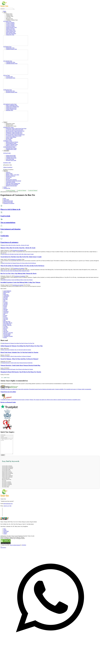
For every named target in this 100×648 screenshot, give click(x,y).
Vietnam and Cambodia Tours (12, 106)
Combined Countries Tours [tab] (12, 20)
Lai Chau (5, 310)
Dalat (4, 320)
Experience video (7, 162)
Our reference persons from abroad (13, 180)
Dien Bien (5, 309)
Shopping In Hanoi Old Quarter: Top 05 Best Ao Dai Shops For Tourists (21, 372)
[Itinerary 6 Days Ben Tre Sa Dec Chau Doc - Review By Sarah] (15, 245)
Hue (4, 314)
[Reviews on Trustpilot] (50, 406)
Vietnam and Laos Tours (11, 107)
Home (4, 11)
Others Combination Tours (11, 105)
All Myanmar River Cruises (9, 146)
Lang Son (5, 304)
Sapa (4, 300)
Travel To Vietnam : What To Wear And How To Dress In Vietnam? (19, 359)
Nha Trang (5, 319)
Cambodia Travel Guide (11, 157)
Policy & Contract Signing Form (13, 183)
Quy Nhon (5, 317)
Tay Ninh (5, 326)
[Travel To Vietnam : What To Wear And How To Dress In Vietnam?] (16, 356)
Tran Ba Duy (9, 177)
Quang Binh (6, 311)
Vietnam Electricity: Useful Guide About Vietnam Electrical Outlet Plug (20, 365)
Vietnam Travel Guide (11, 155)
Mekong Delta (6, 292)
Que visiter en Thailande (6, 483)
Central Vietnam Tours (11, 31)
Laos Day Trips (9, 76)
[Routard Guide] (50, 424)
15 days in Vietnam (10, 24)
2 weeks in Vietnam (10, 23)
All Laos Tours (6, 75)
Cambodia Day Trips (10, 62)
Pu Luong (5, 298)
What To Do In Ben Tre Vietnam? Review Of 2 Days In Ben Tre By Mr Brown (22, 265)
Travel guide (6, 150)
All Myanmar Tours (7, 89)
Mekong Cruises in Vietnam (12, 142)
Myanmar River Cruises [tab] (11, 126)
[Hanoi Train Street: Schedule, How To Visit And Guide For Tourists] (16, 349)
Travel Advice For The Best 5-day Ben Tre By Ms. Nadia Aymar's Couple (21, 256)
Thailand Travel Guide (11, 156)
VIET (24, 545)
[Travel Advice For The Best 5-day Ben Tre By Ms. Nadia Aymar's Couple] (17, 254)
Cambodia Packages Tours (11, 63)
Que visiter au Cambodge (7, 484)
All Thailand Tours (7, 46)
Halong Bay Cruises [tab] (10, 123)
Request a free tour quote (11, 185)
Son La (4, 308)
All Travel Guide (7, 153)
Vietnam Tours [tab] (9, 13)
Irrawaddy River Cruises (11, 148)
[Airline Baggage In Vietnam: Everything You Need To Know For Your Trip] (17, 343)
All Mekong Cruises (7, 140)
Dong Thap (5, 331)
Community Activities (8, 336)
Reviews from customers (11, 179)
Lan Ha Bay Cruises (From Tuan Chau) (14, 129)
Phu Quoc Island (6, 333)
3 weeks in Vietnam (10, 26)
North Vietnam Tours (10, 29)
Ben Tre (5, 328)
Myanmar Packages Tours (11, 92)
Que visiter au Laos (6, 485)
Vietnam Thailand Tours (11, 109)
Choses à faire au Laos (6, 474)
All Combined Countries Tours (10, 104)
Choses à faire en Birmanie (7, 476)
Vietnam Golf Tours (10, 28)
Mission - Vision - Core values (12, 174)
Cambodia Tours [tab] (9, 16)
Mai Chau (5, 299)
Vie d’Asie (4, 480)
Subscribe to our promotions (12, 184)
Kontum (5, 337)
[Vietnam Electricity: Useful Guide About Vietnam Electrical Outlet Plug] (16, 362)
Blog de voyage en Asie (6, 479)
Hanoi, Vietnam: (4, 521)
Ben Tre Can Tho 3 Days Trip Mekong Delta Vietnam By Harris (18, 273)
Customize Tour (6, 188)
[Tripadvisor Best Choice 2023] (50, 414)
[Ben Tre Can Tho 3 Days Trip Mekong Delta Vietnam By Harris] (15, 270)
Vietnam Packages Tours (11, 27)
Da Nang (5, 315)
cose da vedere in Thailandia (7, 467)
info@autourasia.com (8, 503)
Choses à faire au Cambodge (7, 473)
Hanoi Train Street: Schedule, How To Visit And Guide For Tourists (19, 352)
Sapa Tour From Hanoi (11, 33)
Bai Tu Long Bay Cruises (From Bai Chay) (15, 134)
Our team (8, 178)
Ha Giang (5, 302)
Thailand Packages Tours (11, 49)
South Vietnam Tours (10, 32)
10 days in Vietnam (10, 22)
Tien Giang (5, 327)
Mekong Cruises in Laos (11, 145)
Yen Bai (5, 306)
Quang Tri (5, 313)
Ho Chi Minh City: (5, 524)
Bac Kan (5, 305)
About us (5, 532)
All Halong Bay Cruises (8, 127)
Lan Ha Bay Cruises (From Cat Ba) (13, 135)
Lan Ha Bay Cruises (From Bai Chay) (14, 133)
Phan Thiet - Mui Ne (7, 322)
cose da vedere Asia (6, 478)
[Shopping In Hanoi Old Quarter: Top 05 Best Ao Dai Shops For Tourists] (17, 369)
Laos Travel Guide (10, 159)
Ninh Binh (5, 297)
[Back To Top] (1, 546)
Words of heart (9, 173)
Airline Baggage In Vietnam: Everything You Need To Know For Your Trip (22, 346)
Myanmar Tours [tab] (9, 18)
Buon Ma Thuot (6, 321)
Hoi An (4, 316)
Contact (5, 187)
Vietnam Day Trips (10, 34)
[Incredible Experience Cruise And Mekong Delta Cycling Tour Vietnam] (17, 279)
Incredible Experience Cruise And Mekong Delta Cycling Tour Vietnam (20, 282)
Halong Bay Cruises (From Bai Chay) (14, 132)
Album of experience (7, 167)
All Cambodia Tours (7, 61)
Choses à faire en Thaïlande (7, 475)
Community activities (10, 182)
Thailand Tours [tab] (9, 15)
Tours (5, 12)
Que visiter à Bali (5, 486)
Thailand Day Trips (10, 47)
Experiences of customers (18, 250)
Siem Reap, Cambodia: (5, 526)
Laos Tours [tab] (8, 17)
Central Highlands (7, 290)
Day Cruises (8, 139)
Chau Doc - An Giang (8, 332)
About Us (5, 170)
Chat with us (3, 547)
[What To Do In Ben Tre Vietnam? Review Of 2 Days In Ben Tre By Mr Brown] (18, 263)
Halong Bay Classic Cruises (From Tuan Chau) (16, 128)
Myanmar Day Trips (10, 91)
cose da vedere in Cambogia (7, 468)
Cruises (5, 122)
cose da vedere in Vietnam (7, 465)
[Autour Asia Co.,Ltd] (4, 4)
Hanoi (4, 293)
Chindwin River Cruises (11, 149)
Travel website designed (15, 545)
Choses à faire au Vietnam (7, 472)
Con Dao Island (6, 335)
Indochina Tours (9, 110)
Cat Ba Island (6, 295)
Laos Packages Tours (10, 77)
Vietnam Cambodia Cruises (12, 144)
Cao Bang (5, 303)
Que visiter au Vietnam (6, 481)
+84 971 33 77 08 (7, 505)
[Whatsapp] (50, 646)
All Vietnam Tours (7, 21)
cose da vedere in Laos (6, 470)
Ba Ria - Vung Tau (7, 325)
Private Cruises (9, 138)
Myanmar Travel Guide (11, 160)
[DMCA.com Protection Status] (6, 543)
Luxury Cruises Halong (11, 137)
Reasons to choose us (10, 175)
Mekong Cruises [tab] (9, 124)
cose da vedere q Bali (6, 469)
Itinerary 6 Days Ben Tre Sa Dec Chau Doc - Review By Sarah (18, 247)
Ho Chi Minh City (7, 324)
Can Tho (5, 330)
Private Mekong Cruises (11, 143)
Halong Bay (6, 294)
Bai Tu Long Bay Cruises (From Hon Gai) (15, 131)
